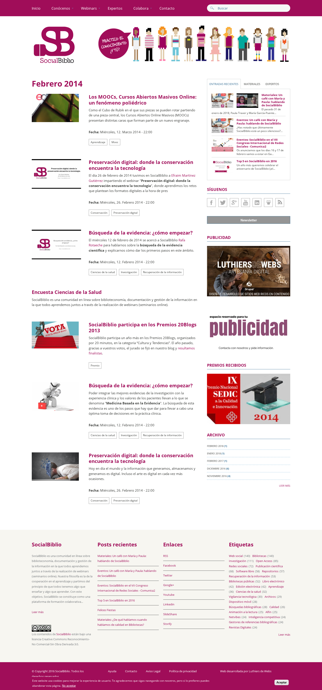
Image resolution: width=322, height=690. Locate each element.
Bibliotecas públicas (241, 581)
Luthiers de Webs (260, 671)
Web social (236, 556)
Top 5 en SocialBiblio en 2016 (257, 161)
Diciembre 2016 (216, 468)
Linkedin (257, 202)
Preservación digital (125, 213)
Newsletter (249, 220)
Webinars (89, 8)
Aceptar (281, 682)
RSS (165, 556)
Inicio (36, 8)
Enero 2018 (214, 453)
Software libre (245, 571)
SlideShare (268, 202)
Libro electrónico (273, 581)
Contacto (167, 8)
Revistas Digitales (240, 627)
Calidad (274, 607)
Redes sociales (238, 566)
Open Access (264, 561)
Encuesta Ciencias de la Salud (67, 292)
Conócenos (60, 8)
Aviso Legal (153, 671)
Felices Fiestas (106, 610)
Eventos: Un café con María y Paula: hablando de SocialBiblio (259, 121)
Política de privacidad (183, 671)
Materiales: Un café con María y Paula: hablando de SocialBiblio (273, 100)
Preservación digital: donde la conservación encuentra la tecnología (141, 165)
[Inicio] (54, 63)
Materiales (252, 84)
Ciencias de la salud (103, 272)
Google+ (234, 202)
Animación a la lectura (243, 612)
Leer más (284, 485)
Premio (95, 365)
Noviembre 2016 (217, 476)
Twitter (222, 202)
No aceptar (69, 686)
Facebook (211, 202)
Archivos (270, 597)
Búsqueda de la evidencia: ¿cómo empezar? (141, 232)
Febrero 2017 (215, 460)
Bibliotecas (259, 556)
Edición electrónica (248, 587)
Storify (167, 624)
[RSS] (279, 202)
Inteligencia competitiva (264, 617)
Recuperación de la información (162, 272)
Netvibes (235, 617)
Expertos (115, 8)
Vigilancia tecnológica (243, 597)
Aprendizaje (98, 142)
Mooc (114, 142)
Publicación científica (269, 566)
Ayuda (112, 671)
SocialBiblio (63, 634)
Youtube (245, 202)
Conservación (99, 213)
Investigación (129, 272)
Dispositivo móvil (240, 602)
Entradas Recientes (223, 84)
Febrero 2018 (215, 446)
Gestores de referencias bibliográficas (253, 622)
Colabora (141, 8)
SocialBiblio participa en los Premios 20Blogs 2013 (142, 327)
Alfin (268, 612)
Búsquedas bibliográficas (245, 607)
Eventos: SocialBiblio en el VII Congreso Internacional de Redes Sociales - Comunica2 (260, 143)
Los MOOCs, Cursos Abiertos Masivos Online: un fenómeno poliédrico (142, 99)
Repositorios (270, 571)
